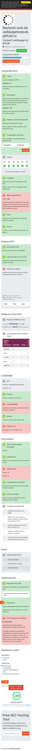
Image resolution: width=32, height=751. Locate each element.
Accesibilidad (7, 668)
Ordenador (6, 658)
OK (26, 2)
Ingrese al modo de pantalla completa (16, 687)
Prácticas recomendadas (10, 670)
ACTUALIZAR (21, 50)
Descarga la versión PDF (11, 61)
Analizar (5, 682)
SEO (4, 672)
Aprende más (19, 7)
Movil (4, 660)
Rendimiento (7, 666)
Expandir (25, 150)
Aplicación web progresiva (11, 674)
